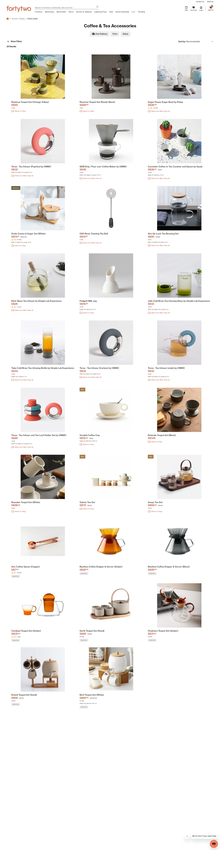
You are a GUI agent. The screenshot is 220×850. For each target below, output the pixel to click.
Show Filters (16, 41)
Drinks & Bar (33, 19)
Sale (133, 12)
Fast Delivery (101, 34)
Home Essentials (122, 12)
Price (115, 35)
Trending (141, 12)
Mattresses (49, 12)
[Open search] (97, 7)
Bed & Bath (61, 12)
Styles (125, 35)
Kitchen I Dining (18, 19)
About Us (210, 2)
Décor (71, 12)
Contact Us (200, 2)
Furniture (38, 12)
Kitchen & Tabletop (84, 12)
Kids (111, 12)
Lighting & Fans (100, 12)
